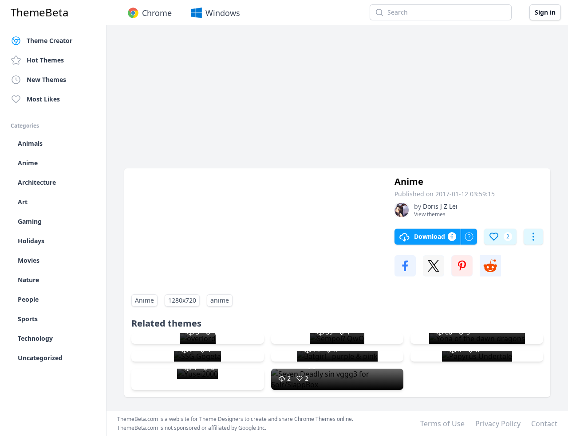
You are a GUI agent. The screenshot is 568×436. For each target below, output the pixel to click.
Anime (144, 300)
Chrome (157, 13)
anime (219, 300)
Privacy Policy (498, 423)
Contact (544, 423)
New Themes (46, 79)
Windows (222, 13)
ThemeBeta (39, 12)
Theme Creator (49, 40)
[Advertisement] (337, 101)
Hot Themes (45, 60)
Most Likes (43, 99)
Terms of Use (442, 423)
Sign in (545, 12)
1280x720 (182, 300)
